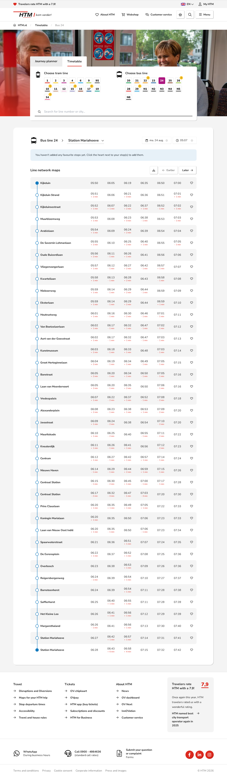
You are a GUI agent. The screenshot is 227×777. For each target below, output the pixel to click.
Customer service (161, 14)
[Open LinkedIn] (199, 755)
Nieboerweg (48, 290)
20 (128, 80)
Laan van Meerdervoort (54, 386)
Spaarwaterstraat (51, 542)
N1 (145, 89)
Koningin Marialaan (52, 518)
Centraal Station (50, 482)
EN (188, 4)
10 (48, 88)
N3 (162, 89)
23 (153, 80)
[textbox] (156, 140)
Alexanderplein (49, 410)
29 (137, 88)
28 (128, 89)
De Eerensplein (49, 554)
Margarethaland (50, 626)
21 (137, 80)
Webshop (133, 14)
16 (80, 89)
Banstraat (46, 374)
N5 (178, 89)
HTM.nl (22, 25)
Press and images (115, 771)
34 (48, 97)
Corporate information (89, 771)
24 (162, 80)
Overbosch (47, 566)
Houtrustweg (48, 314)
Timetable (41, 25)
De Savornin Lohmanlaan (55, 243)
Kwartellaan (48, 279)
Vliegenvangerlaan (52, 267)
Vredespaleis (48, 398)
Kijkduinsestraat (50, 207)
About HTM (107, 14)
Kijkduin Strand (49, 195)
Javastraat (46, 422)
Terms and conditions (26, 771)
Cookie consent (63, 771)
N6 (128, 97)
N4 (170, 89)
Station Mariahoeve (52, 638)
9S (97, 80)
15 (73, 88)
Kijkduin (45, 183)
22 (146, 80)
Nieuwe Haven (49, 470)
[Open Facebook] (189, 755)
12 (64, 89)
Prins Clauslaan (49, 506)
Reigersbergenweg (52, 578)
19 (97, 89)
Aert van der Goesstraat (55, 338)
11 (55, 89)
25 (170, 80)
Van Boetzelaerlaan (52, 326)
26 (179, 80)
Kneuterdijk (47, 446)
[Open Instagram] (209, 755)
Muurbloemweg (50, 219)
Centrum (45, 458)
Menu (206, 14)
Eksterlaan (47, 302)
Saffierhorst (47, 602)
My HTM (208, 4)
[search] (190, 14)
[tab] (46, 61)
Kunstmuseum (49, 350)
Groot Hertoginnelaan (53, 362)
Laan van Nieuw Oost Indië (56, 530)
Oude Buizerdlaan (51, 255)
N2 (153, 89)
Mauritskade (48, 434)
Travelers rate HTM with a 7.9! (37, 4)
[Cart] (180, 14)
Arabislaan (47, 231)
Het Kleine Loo (49, 614)
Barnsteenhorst (49, 590)
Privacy (46, 771)
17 (89, 88)
